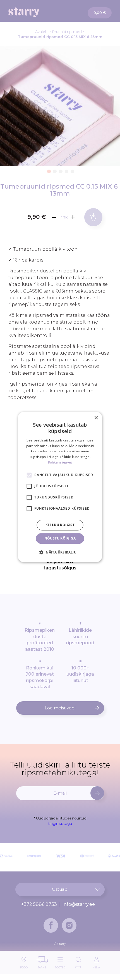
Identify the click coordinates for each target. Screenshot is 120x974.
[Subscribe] (97, 793)
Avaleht (42, 31)
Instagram (69, 925)
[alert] (60, 487)
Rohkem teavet (60, 462)
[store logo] (34, 12)
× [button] (96, 418)
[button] (48, 170)
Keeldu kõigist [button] (60, 524)
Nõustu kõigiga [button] (60, 538)
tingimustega (60, 823)
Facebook (50, 925)
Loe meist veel (60, 708)
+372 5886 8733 (39, 904)
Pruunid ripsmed (67, 31)
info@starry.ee (79, 904)
